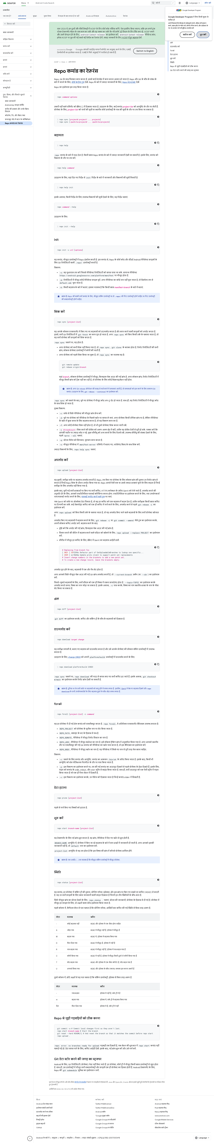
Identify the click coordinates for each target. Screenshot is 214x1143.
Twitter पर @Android (103, 1104)
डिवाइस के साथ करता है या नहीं (68, 16)
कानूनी (62, 1138)
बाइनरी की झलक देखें (43, 1116)
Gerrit (123, 688)
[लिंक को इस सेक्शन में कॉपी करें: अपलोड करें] (70, 460)
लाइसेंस (70, 1138)
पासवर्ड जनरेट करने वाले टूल (93, 497)
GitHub (39, 1127)
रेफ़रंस (125, 16)
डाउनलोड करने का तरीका (44, 1112)
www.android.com (162, 1116)
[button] (14, 39)
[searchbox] (16, 24)
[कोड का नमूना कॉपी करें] (158, 142)
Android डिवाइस (92, 16)
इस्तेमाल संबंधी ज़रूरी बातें (44, 1108)
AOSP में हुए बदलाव (130, 37)
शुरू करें (203, 34)
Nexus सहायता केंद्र (161, 1112)
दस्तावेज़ (6, 10)
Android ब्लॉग (100, 1112)
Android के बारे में (42, 1138)
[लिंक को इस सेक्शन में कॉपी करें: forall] (64, 704)
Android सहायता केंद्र (162, 1104)
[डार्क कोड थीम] (158, 94)
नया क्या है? (7, 16)
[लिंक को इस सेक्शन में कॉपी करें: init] (61, 240)
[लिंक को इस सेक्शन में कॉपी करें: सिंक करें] (67, 311)
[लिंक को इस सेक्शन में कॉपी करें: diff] (61, 599)
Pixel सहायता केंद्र (160, 1108)
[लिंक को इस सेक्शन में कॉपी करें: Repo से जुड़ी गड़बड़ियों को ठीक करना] (102, 1018)
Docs (23, 3)
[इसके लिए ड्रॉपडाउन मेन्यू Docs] (29, 3)
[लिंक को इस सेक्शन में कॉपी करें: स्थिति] (63, 872)
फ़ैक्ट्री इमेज (40, 1120)
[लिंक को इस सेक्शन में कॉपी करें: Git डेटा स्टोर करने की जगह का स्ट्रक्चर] (103, 1059)
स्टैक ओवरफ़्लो (160, 1123)
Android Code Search (45, 3)
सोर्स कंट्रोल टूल (78, 82)
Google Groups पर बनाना (104, 1123)
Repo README (129, 82)
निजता (77, 1138)
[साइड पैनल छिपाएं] (29, 1138)
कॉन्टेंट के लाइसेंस (80, 1082)
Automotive (111, 16)
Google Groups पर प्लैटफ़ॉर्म (105, 1120)
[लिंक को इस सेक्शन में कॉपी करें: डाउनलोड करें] (72, 629)
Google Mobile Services (164, 1120)
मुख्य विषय (47, 16)
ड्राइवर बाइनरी (40, 1123)
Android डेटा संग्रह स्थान (44, 1104)
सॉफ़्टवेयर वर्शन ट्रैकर (161, 1127)
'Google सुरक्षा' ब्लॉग (102, 1116)
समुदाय (54, 1138)
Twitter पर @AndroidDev (104, 1108)
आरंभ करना (22, 16)
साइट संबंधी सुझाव (89, 1138)
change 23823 (74, 657)
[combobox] (163, 3)
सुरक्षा (35, 16)
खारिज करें (187, 34)
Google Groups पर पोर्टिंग (104, 1127)
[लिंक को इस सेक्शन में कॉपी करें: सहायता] (66, 135)
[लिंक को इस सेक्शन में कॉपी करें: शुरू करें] (65, 818)
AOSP (56, 62)
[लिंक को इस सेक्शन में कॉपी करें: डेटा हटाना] (69, 787)
